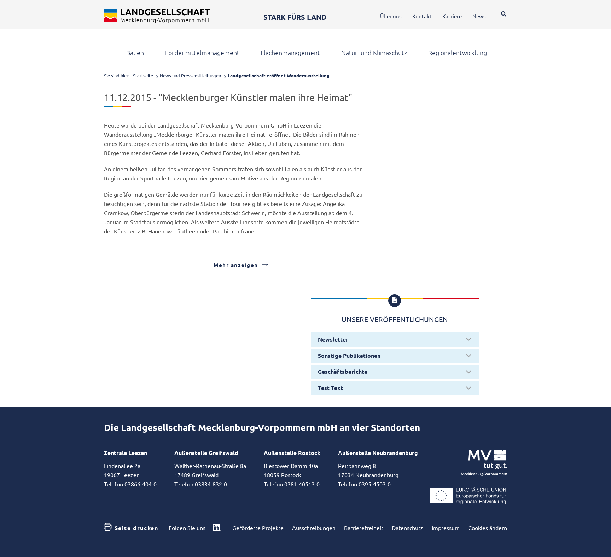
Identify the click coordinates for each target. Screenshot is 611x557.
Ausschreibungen (314, 527)
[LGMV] (157, 16)
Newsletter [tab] (333, 339)
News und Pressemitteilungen (190, 75)
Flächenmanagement (290, 53)
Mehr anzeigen (236, 264)
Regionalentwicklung (457, 53)
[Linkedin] (217, 528)
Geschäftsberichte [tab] (342, 371)
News (479, 16)
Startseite (143, 75)
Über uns (391, 16)
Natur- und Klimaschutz (374, 53)
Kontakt (422, 16)
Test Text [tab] (330, 387)
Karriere (452, 16)
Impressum (446, 527)
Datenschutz (407, 527)
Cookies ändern (487, 527)
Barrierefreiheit (363, 527)
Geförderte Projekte (258, 527)
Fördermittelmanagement (202, 53)
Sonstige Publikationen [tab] (349, 355)
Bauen (135, 53)
